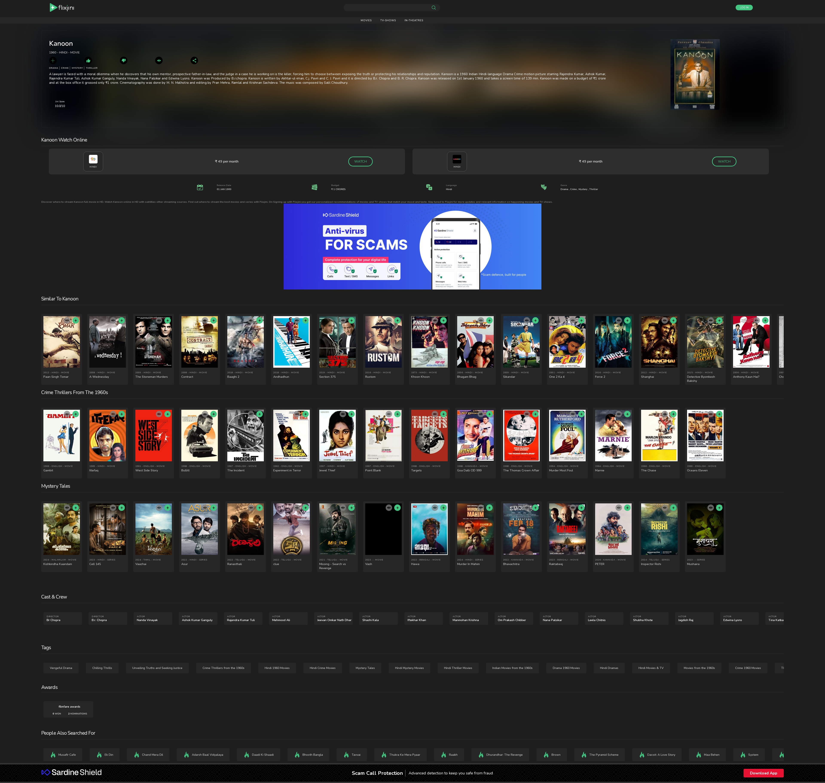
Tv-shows (388, 20)
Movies (366, 20)
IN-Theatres (414, 20)
